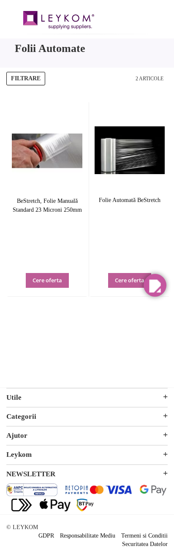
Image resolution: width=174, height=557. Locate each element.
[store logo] (58, 21)
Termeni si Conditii (144, 535)
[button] (59, 286)
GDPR (46, 535)
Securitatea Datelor (145, 544)
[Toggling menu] (12, 16)
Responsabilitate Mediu (87, 535)
